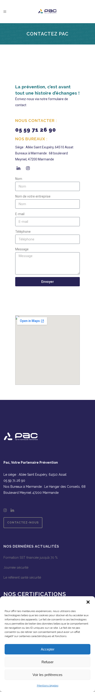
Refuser (47, 662)
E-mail (19, 214)
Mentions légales (47, 685)
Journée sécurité (15, 567)
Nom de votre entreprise (32, 196)
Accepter (47, 649)
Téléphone (23, 231)
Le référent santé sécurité (22, 577)
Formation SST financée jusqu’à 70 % (30, 557)
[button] (88, 602)
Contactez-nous (23, 522)
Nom (18, 179)
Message (22, 249)
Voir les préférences (47, 675)
